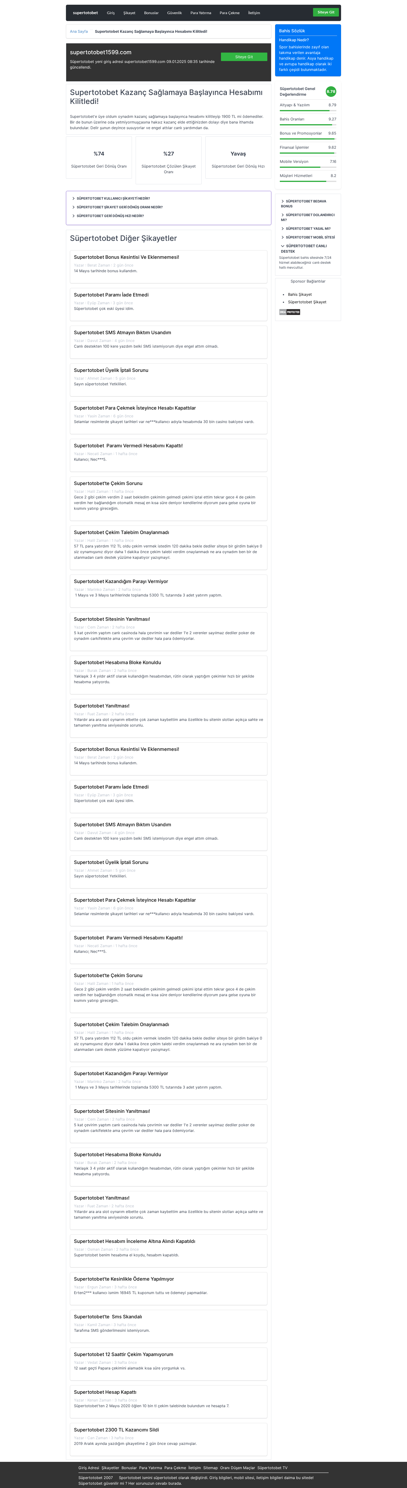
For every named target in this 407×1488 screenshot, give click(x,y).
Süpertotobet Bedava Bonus (303, 203)
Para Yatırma (201, 13)
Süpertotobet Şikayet (307, 302)
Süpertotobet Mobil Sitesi (310, 237)
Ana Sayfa (79, 31)
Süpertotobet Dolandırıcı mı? (308, 217)
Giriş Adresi (88, 1467)
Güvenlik (174, 13)
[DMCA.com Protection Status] (289, 314)
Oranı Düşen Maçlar (237, 1467)
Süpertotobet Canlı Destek (304, 249)
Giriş (111, 13)
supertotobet (85, 13)
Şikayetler (110, 1467)
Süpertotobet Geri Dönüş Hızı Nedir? (110, 216)
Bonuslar (151, 13)
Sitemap (210, 1467)
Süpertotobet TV (272, 1467)
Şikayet (129, 13)
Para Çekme (230, 13)
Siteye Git (326, 12)
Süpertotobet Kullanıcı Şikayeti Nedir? (113, 198)
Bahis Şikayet (300, 294)
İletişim (254, 13)
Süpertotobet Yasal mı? (308, 228)
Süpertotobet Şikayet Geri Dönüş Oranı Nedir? (119, 207)
